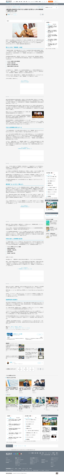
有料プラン (52, 462)
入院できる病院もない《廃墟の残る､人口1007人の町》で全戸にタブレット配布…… (52, 40)
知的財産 (22, 470)
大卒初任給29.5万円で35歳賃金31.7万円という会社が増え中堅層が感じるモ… (52, 36)
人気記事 (47, 22)
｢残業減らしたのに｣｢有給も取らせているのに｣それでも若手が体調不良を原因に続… (52, 31)
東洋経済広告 (43, 459)
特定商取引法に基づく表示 (28, 470)
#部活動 (16, 326)
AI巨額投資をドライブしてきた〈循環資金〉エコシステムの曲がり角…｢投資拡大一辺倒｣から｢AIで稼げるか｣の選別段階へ (46, 429)
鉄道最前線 (49, 196)
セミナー (32, 1)
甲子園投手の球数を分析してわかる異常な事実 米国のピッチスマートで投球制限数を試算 (12, 346)
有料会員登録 (50, 1)
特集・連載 (20, 1)
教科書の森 (43, 462)
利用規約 (52, 466)
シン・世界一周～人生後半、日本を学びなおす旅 (52, 187)
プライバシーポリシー (17, 470)
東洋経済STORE (17, 462)
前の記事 (8, 337)
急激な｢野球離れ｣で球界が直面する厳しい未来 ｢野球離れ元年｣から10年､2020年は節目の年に (31, 353)
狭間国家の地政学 (52, 233)
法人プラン (52, 463)
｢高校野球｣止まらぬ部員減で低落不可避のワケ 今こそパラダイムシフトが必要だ (12, 357)
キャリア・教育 (53, 454)
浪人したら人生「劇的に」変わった (52, 176)
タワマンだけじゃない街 (29, 437)
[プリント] (43, 14)
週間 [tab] (54, 174)
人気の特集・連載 (49, 172)
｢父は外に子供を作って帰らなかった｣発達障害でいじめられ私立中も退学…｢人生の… (52, 27)
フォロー (15, 14)
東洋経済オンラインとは (48, 7)
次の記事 (41, 337)
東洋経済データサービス (33, 462)
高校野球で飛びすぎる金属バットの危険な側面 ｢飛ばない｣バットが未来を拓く (31, 349)
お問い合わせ (47, 470)
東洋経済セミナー (32, 463)
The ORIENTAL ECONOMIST (19, 459)
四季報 (36, 1)
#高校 (11, 326)
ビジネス (42, 454)
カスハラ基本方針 (41, 470)
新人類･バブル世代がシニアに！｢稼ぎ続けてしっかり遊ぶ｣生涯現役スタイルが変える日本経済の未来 (39, 405)
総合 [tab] (48, 24)
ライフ (57, 454)
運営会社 (16, 468)
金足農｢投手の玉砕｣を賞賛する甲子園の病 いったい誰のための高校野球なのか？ (12, 349)
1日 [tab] (48, 174)
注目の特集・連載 (48, 200)
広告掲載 (30, 468)
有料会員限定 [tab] (54, 24)
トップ (14, 1)
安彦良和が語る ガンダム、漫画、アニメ (52, 189)
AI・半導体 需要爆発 (49, 209)
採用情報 (20, 468)
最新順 (17, 1)
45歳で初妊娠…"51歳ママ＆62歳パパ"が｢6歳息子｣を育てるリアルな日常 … (52, 44)
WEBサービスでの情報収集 (9, 470)
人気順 (24, 1)
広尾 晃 (9, 14)
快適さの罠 (51, 227)
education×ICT (8, 459)
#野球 (19, 326)
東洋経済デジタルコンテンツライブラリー (21, 463)
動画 (26, 1)
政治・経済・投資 (47, 454)
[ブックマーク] (41, 14)
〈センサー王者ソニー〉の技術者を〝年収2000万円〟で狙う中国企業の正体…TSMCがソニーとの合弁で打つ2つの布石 (46, 436)
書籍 (39, 1)
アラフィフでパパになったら (52, 178)
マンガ (29, 1)
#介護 (56, 215)
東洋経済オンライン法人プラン (34, 459)
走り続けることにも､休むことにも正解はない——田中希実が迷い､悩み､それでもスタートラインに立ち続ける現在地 (52, 406)
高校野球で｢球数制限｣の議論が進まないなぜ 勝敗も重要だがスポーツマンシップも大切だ (31, 357)
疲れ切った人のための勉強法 (53, 221)
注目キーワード (48, 213)
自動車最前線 (49, 183)
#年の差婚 (47, 215)
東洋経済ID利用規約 (36, 470)
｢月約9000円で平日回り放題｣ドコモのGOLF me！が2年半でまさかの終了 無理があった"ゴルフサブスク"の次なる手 (12, 406)
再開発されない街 (50, 185)
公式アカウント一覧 (25, 468)
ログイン (56, 1)
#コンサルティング (52, 215)
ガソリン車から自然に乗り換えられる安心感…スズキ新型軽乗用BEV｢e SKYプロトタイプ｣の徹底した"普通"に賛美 (25, 407)
